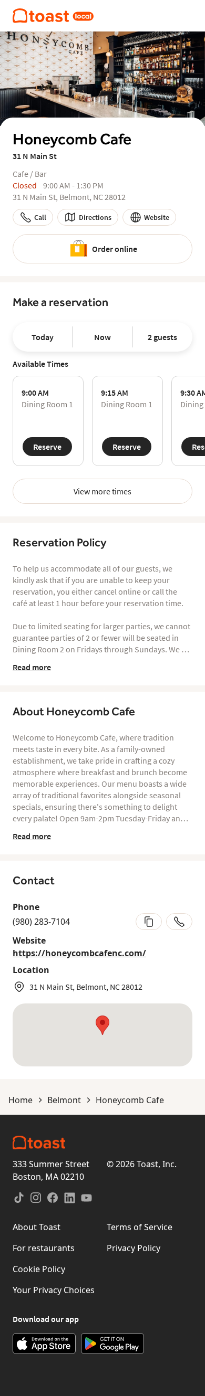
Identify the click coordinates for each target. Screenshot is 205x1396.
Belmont (64, 1100)
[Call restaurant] (179, 921)
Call (40, 217)
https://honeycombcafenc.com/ (79, 953)
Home (20, 1100)
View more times (102, 491)
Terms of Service (139, 1227)
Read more (32, 667)
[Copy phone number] (149, 921)
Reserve (47, 446)
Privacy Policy (133, 1248)
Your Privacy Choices (54, 1290)
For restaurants (44, 1248)
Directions (95, 217)
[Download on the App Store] (44, 1343)
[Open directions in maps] (102, 1034)
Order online (114, 249)
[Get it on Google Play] (112, 1343)
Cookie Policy (39, 1269)
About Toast (36, 1227)
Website (156, 217)
